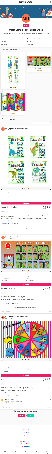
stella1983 (25, 128)
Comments (6, 223)
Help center (26, 432)
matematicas (4, 211)
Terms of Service (26, 429)
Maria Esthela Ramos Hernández (14, 128)
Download (26, 203)
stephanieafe (15, 399)
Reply (16, 402)
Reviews (15, 223)
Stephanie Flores (9, 399)
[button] (2, 2)
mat (2, 383)
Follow (26, 25)
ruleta (3, 379)
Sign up (21, 415)
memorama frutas (8, 288)
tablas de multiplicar (9, 207)
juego (3, 292)
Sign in (31, 415)
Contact (26, 436)
